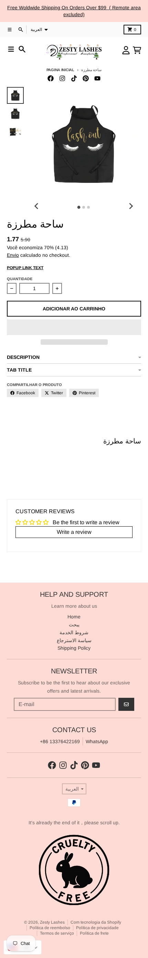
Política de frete (94, 933)
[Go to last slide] (37, 206)
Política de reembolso (50, 927)
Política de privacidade (97, 927)
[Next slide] (131, 206)
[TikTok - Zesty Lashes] (74, 78)
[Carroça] (137, 50)
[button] (74, 327)
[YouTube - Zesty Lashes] (97, 78)
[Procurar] (22, 49)
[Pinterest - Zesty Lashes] (85, 78)
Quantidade (19, 279)
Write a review (74, 532)
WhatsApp (97, 741)
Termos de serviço (57, 933)
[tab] (79, 207)
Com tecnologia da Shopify (96, 922)
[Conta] (126, 50)
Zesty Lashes (52, 922)
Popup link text (25, 267)
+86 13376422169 (60, 741)
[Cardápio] (11, 49)
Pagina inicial (60, 70)
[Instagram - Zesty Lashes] (62, 78)
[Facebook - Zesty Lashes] (50, 78)
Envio (13, 255)
